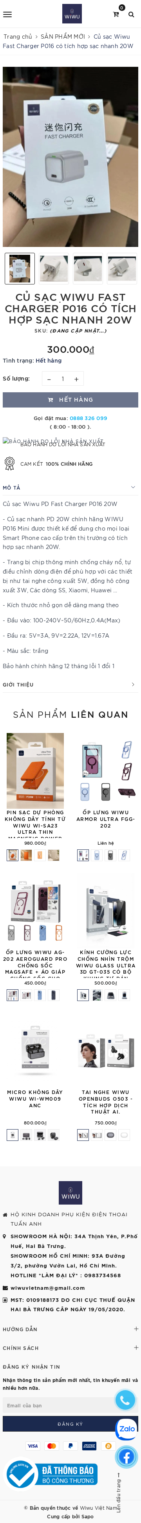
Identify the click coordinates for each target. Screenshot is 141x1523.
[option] (70, 157)
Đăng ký (70, 1423)
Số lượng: (16, 378)
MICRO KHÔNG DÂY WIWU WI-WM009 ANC (35, 1098)
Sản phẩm (70, 713)
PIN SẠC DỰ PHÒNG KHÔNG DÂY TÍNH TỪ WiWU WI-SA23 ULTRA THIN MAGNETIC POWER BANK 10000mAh (35, 828)
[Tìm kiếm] (131, 13)
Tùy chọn (67, 799)
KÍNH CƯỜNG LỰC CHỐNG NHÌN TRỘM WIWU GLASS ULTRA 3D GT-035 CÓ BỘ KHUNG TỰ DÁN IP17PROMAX (106, 968)
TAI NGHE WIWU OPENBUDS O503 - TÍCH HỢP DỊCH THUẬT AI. (106, 1101)
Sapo (87, 1516)
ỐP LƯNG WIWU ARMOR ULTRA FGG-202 (106, 818)
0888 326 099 (88, 417)
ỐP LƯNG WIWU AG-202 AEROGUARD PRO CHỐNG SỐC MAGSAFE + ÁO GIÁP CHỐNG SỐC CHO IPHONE (35, 968)
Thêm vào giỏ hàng (67, 1082)
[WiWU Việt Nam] (72, 13)
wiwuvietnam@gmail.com (48, 1287)
